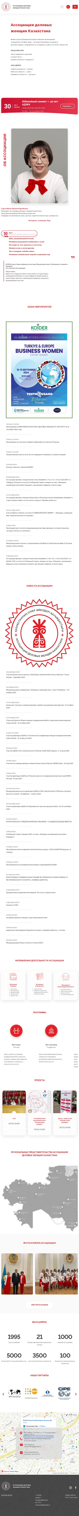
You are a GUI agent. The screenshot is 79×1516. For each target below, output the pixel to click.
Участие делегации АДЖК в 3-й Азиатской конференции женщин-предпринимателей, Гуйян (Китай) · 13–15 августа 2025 (38, 735)
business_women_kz (32, 1454)
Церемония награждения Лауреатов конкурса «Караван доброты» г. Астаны (35, 929)
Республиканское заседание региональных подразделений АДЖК (31, 863)
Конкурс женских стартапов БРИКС (19, 466)
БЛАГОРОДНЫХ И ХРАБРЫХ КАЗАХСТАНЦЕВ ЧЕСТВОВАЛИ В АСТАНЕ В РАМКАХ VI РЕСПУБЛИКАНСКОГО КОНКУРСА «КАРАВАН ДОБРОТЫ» (37, 877)
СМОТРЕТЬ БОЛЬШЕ (39, 1305)
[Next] (76, 1394)
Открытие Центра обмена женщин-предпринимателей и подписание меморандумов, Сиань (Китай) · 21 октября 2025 (38, 720)
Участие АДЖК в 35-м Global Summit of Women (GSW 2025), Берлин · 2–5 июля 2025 (37, 749)
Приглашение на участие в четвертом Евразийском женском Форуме (32, 441)
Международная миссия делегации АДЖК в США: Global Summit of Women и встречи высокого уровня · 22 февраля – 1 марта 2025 (38, 791)
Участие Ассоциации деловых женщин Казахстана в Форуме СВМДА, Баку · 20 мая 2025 (39, 762)
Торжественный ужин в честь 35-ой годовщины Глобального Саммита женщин (36, 453)
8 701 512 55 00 (30, 1441)
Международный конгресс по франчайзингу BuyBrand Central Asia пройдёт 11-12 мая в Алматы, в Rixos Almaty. (39, 543)
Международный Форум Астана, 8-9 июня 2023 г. (25, 941)
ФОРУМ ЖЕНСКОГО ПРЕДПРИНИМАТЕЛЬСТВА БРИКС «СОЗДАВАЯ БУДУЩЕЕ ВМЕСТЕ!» (39, 820)
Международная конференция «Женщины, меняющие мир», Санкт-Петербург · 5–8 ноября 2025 (37, 689)
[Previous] (3, 1394)
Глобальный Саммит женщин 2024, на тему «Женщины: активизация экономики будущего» (36, 834)
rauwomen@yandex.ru (32, 1447)
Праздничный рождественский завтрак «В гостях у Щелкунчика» (31, 891)
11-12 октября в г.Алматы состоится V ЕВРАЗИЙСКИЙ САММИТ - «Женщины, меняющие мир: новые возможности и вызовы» (39, 512)
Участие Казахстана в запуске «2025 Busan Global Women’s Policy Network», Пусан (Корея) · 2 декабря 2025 (37, 674)
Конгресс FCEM (13, 904)
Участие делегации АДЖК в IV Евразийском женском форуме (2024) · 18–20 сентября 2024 (38, 806)
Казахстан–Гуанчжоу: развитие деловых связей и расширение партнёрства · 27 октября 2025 (39, 705)
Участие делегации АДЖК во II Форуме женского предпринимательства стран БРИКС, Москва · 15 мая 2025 (38, 776)
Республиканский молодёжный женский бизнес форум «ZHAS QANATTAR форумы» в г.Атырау (38, 849)
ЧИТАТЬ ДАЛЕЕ (14, 1123)
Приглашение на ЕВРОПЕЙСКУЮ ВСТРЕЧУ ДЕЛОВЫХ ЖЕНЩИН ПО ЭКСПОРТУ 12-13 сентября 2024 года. (37, 426)
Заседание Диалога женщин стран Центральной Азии (26, 916)
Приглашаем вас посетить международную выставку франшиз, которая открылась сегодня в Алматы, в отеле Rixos (37, 528)
